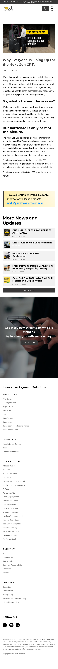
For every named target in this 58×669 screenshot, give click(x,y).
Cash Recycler (8, 418)
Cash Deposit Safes (10, 430)
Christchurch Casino (10, 501)
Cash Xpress (8, 422)
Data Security (8, 561)
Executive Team (9, 557)
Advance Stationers (10, 512)
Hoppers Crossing (10, 528)
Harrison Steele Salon (11, 520)
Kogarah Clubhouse (10, 508)
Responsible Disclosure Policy (14, 598)
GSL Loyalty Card (9, 403)
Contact (9, 582)
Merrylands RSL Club (11, 531)
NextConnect (8, 591)
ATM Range (7, 399)
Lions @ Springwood (11, 497)
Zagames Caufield (10, 535)
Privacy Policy (8, 595)
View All (29, 290)
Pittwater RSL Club (10, 474)
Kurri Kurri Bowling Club (12, 524)
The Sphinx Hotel (9, 539)
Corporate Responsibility (12, 565)
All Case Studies (9, 466)
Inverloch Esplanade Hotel (13, 516)
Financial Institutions (11, 452)
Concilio (6, 414)
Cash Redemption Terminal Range (16, 426)
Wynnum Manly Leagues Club (14, 481)
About (5, 553)
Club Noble (7, 477)
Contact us (29, 342)
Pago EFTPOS (8, 407)
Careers (6, 573)
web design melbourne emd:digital (16, 667)
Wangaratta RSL (9, 493)
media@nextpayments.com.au (24, 203)
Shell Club (6, 470)
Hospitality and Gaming (12, 444)
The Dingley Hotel (9, 504)
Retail (5, 448)
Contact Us (7, 587)
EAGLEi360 (7, 410)
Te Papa (6, 489)
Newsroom (7, 569)
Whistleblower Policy (11, 602)
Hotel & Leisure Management (14, 485)
